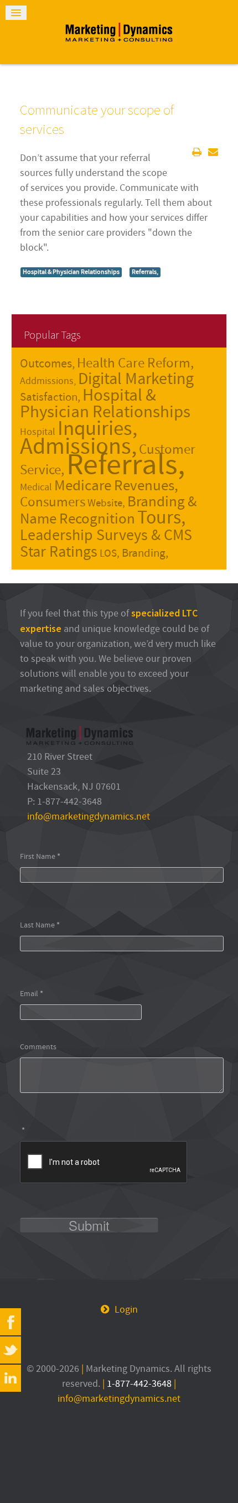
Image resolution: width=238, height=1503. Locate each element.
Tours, (161, 518)
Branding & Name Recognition (108, 510)
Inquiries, (97, 429)
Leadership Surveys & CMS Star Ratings (106, 543)
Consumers (52, 502)
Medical (36, 487)
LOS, (110, 553)
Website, (106, 503)
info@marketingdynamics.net (88, 816)
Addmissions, (48, 381)
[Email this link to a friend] (213, 152)
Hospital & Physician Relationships (71, 272)
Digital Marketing (136, 379)
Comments (38, 1047)
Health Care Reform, (135, 363)
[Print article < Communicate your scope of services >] (196, 152)
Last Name (40, 925)
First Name (40, 856)
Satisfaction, (50, 397)
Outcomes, (47, 364)
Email (31, 993)
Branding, (145, 553)
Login (126, 1309)
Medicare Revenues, (116, 485)
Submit (89, 1225)
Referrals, (145, 272)
